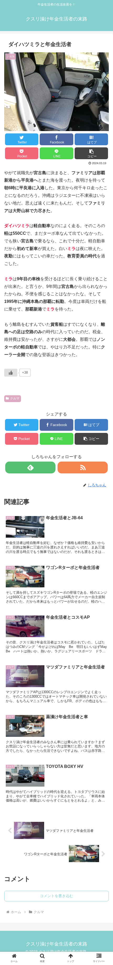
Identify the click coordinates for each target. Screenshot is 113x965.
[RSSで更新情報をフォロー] (83, 467)
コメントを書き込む (56, 896)
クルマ (14, 398)
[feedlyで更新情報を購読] (30, 467)
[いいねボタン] (10, 373)
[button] (91, 153)
